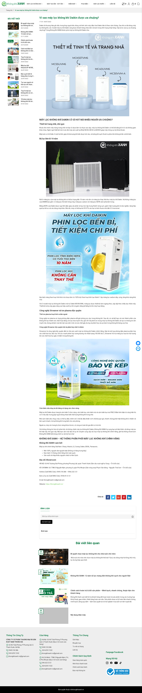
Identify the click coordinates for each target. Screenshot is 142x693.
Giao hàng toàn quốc (80, 660)
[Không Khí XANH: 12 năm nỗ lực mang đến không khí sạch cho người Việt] (13, 34)
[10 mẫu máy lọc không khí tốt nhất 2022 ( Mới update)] (13, 102)
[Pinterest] (124, 497)
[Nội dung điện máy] (53, 615)
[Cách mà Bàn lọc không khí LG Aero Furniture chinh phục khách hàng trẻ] (13, 51)
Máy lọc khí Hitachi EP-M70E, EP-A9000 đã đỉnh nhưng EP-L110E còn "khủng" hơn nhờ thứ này (27, 67)
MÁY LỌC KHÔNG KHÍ (34, 4)
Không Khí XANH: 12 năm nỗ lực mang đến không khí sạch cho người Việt (27, 33)
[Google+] (118, 497)
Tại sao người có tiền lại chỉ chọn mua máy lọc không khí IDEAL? (27, 83)
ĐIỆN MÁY (72, 4)
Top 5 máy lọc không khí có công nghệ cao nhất (27, 92)
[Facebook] (108, 497)
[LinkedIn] (129, 497)
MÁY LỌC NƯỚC (99, 4)
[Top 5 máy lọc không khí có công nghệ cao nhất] (13, 93)
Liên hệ (112, 4)
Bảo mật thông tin (79, 670)
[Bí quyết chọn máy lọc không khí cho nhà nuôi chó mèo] (13, 26)
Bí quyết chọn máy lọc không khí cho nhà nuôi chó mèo (27, 24)
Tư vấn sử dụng (78, 646)
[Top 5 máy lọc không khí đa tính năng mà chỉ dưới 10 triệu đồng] (13, 60)
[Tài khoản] (129, 3)
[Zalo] (138, 348)
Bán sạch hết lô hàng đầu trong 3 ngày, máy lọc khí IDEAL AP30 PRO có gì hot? (27, 75)
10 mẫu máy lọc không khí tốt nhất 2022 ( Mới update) (27, 100)
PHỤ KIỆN (84, 4)
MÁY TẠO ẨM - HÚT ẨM (55, 4)
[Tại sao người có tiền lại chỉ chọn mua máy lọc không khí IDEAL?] (13, 85)
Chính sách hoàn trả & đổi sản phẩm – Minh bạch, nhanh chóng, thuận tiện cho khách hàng (27, 41)
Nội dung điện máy (78, 615)
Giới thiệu (76, 639)
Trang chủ (9, 10)
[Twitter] (113, 497)
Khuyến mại (77, 643)
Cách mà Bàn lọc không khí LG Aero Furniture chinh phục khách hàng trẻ (27, 50)
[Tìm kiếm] (138, 3)
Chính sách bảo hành (80, 667)
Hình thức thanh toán (80, 664)
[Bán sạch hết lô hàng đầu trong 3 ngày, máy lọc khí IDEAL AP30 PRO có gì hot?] (13, 76)
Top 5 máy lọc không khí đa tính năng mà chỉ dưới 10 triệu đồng (27, 58)
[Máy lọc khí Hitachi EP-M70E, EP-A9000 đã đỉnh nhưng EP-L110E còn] (13, 68)
